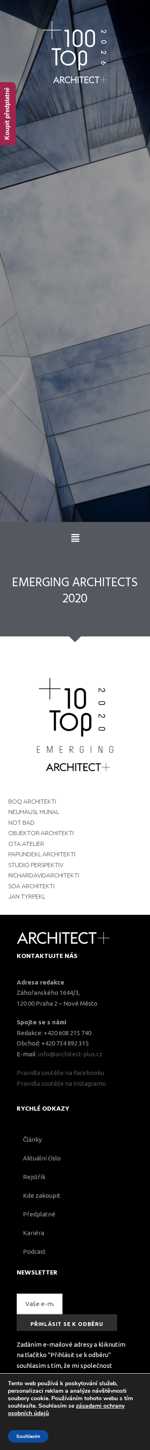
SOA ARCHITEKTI (31, 885)
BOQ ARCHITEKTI (32, 801)
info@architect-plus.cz (70, 1054)
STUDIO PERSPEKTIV (35, 864)
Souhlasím (28, 1436)
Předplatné (39, 1214)
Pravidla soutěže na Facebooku (60, 1072)
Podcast (34, 1251)
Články (32, 1139)
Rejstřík (34, 1176)
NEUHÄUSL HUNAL (33, 811)
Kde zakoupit (41, 1195)
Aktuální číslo (42, 1158)
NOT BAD (21, 822)
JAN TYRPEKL (26, 896)
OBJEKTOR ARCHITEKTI (41, 832)
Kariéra (33, 1232)
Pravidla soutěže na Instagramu (61, 1083)
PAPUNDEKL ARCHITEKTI (41, 854)
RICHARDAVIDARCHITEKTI (43, 875)
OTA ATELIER (26, 843)
